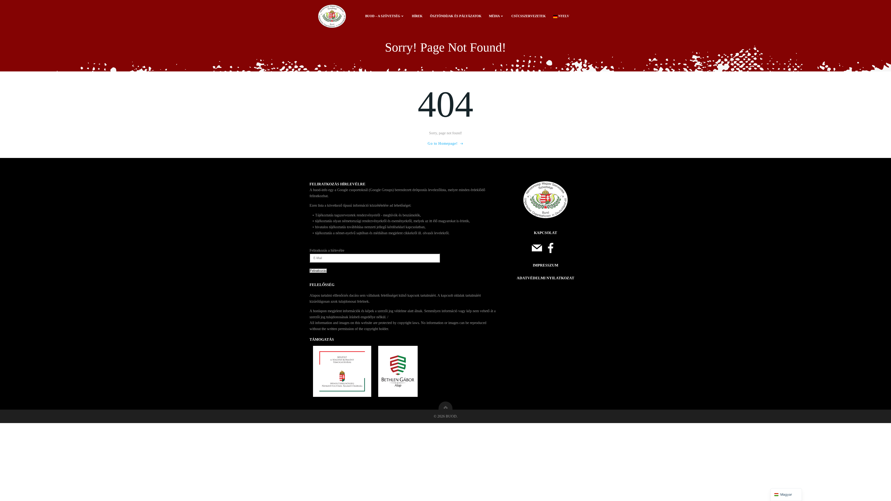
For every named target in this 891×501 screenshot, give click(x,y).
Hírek (417, 16)
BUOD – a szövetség (382, 16)
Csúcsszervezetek (528, 16)
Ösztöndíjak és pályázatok (455, 16)
